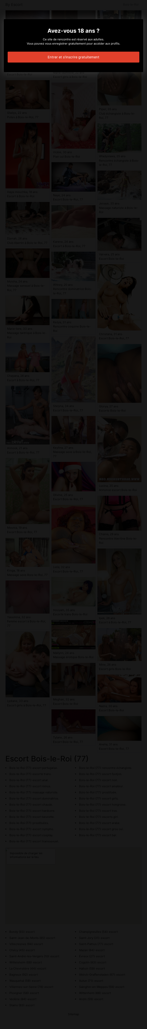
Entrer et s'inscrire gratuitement (73, 57)
